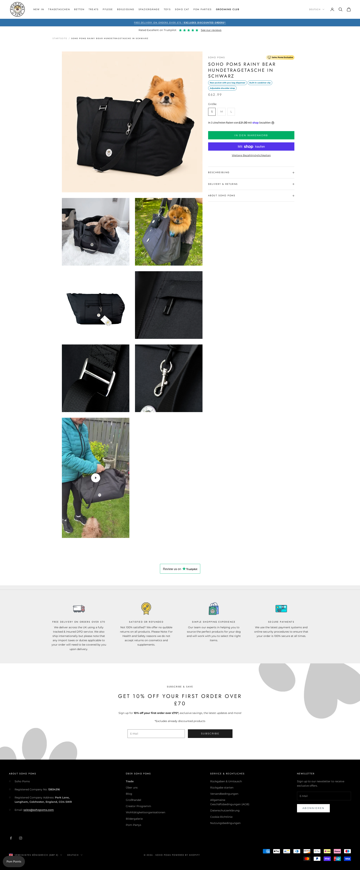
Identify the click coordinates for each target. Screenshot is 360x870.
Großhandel (133, 800)
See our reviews (211, 30)
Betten (79, 9)
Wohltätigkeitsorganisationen (145, 812)
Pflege (108, 9)
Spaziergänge (149, 9)
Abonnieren (313, 808)
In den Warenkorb (251, 135)
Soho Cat (182, 9)
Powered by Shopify (186, 854)
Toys (167, 9)
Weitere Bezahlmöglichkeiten (251, 155)
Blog (129, 793)
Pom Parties (203, 9)
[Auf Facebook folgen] (11, 838)
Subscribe (210, 733)
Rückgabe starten (221, 787)
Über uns (132, 787)
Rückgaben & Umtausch (226, 781)
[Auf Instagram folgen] (20, 838)
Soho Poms (216, 57)
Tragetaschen (59, 9)
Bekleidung (125, 9)
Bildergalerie (134, 818)
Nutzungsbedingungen (225, 823)
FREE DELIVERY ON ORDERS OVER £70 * (180, 22)
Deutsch (315, 9)
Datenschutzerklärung (225, 810)
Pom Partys (133, 825)
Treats (94, 9)
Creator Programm (138, 806)
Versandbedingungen (224, 793)
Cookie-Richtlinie (221, 817)
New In (38, 9)
